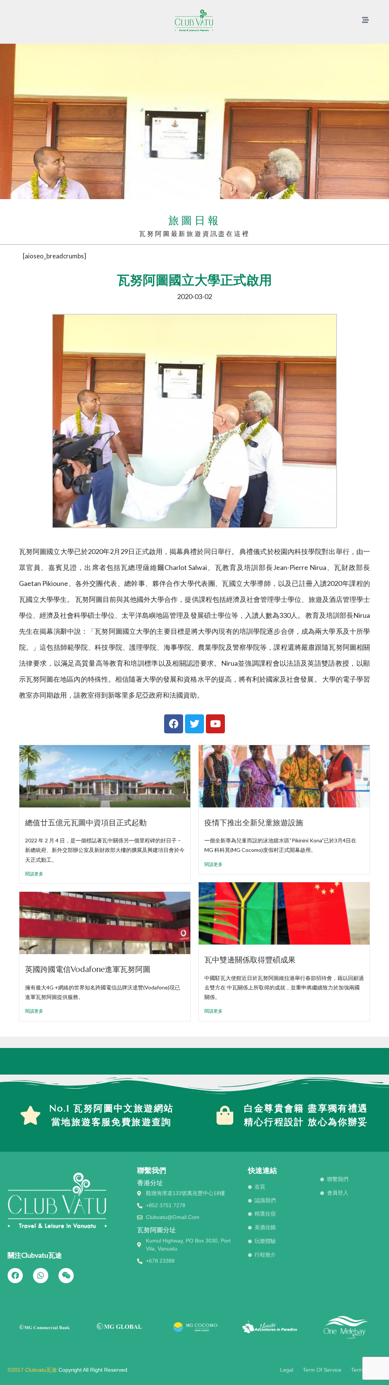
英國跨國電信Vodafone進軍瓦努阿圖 (87, 969)
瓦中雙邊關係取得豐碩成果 (250, 960)
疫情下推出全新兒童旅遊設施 (253, 823)
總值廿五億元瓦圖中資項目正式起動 (86, 823)
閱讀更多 (34, 874)
